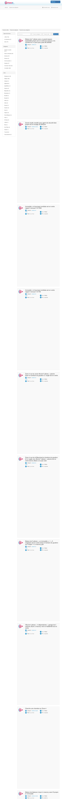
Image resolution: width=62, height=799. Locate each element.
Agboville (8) (6, 83)
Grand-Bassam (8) (8, 115)
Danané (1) (6, 105)
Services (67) (7, 56)
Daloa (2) (6, 102)
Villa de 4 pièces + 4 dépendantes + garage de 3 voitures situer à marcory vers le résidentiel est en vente (41, 626)
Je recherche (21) (7, 39)
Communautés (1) (7, 60)
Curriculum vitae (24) (8, 65)
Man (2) (5, 124)
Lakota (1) (6, 122)
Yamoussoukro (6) (7, 134)
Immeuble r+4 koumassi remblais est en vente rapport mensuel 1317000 (40, 207)
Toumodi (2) (6, 132)
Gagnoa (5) (6, 112)
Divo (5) (5, 110)
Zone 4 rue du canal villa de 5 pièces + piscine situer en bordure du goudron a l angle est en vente (41, 374)
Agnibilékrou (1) (7, 85)
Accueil (6, 7)
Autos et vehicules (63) (8, 53)
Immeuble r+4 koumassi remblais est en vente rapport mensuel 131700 (40, 291)
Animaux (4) (6, 58)
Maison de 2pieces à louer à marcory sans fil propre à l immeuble (41, 793)
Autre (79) (6, 41)
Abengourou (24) (7, 76)
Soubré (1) (6, 129)
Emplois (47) (6, 63)
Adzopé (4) (6, 81)
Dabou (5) (6, 100)
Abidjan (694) (7, 78)
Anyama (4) (6, 88)
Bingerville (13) (7, 90)
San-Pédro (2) (7, 127)
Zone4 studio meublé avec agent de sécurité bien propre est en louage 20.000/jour (41, 123)
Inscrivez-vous (55, 7)
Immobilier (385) (7, 68)
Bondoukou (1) (7, 93)
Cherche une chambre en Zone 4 (35, 708)
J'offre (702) (6, 37)
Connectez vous (46, 7)
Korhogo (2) (6, 119)
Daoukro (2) (6, 107)
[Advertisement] (31, 19)
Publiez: (55, 1)
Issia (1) (6, 117)
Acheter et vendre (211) (7, 50)
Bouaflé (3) (6, 95)
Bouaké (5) (6, 98)
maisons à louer (35, 126)
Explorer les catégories (13, 7)
